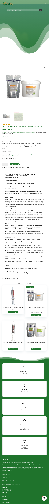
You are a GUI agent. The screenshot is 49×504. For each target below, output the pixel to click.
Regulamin (4, 501)
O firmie (4, 496)
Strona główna (5, 132)
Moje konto (5, 499)
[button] (44, 67)
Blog (3, 494)
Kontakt (4, 498)
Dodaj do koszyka (15, 164)
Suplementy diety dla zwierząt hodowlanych (26, 132)
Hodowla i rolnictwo (13, 132)
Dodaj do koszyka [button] (13, 312)
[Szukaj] (40, 10)
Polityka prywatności (7, 502)
